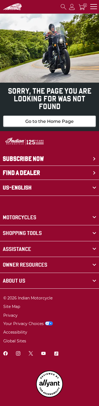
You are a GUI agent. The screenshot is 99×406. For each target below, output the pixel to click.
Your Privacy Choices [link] (23, 323)
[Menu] (93, 6)
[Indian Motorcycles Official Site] (12, 6)
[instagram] (18, 354)
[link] (49, 217)
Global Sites (14, 341)
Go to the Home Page (49, 121)
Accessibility (15, 332)
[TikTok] (56, 354)
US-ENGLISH (17, 187)
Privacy (10, 315)
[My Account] (72, 6)
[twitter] (31, 354)
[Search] (63, 6)
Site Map (11, 306)
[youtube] (43, 354)
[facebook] (5, 354)
